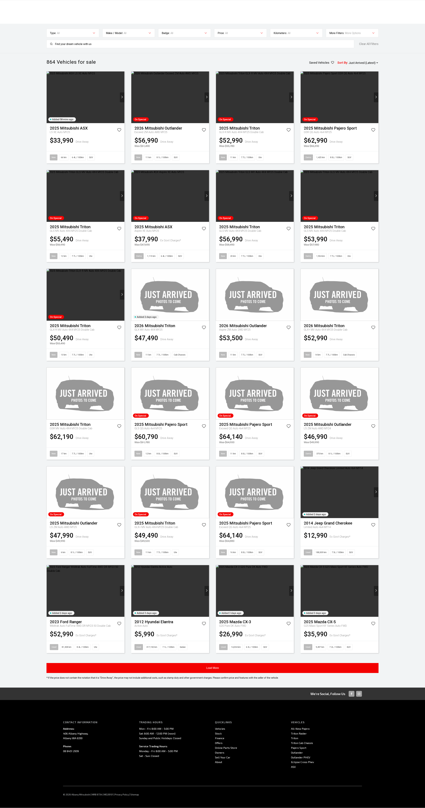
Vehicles (220, 728)
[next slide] (122, 97)
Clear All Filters (369, 44)
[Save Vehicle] (119, 130)
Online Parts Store (226, 747)
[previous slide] (49, 97)
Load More (212, 667)
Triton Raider (299, 733)
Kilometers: (280, 33)
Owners (219, 752)
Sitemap (134, 794)
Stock (218, 733)
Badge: (166, 33)
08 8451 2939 (71, 751)
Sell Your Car (222, 757)
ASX (293, 766)
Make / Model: (114, 33)
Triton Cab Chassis (302, 742)
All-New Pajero (300, 728)
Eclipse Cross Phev (302, 762)
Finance (219, 738)
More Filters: (336, 33)
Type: (53, 33)
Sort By (342, 62)
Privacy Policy (122, 794)
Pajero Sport (298, 747)
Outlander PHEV (300, 757)
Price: (221, 33)
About (218, 762)
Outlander (297, 752)
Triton (294, 738)
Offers (218, 742)
